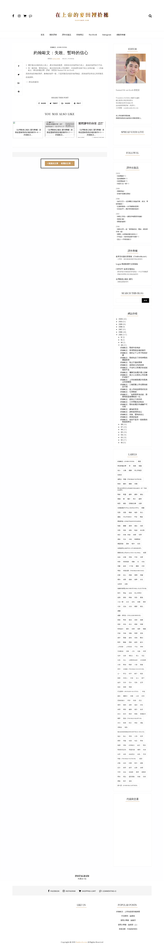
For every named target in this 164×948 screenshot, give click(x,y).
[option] (28, 131)
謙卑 (130, 494)
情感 (134, 700)
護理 (140, 499)
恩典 (134, 466)
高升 (124, 781)
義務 (130, 470)
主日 (127, 602)
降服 (130, 597)
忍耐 (119, 575)
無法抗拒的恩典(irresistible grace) (131, 732)
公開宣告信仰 (133, 660)
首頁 (42, 35)
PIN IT (78, 103)
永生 (141, 579)
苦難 (135, 484)
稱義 (144, 629)
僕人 (137, 656)
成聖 (130, 705)
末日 (119, 723)
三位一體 (120, 602)
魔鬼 (141, 597)
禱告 (124, 503)
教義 (135, 714)
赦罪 (130, 767)
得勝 (131, 696)
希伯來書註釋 (122, 466)
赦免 (130, 638)
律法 (141, 494)
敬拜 (133, 544)
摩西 (124, 709)
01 (122, 442)
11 (121, 340)
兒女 (124, 539)
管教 (130, 633)
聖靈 (124, 494)
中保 (135, 557)
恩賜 (130, 575)
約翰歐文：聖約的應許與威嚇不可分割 (133, 405)
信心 (119, 470)
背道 (141, 633)
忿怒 (124, 512)
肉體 (134, 535)
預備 (138, 776)
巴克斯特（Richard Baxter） (128, 691)
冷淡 (130, 606)
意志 (140, 700)
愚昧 (127, 544)
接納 (130, 579)
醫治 (141, 638)
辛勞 (119, 772)
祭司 (119, 593)
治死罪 (120, 584)
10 (122, 342)
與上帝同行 (138, 593)
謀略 (141, 763)
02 (122, 440)
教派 (130, 714)
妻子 (143, 678)
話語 (124, 763)
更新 (119, 624)
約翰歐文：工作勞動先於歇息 (132, 402)
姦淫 (119, 682)
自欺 (124, 754)
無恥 (126, 727)
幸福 (143, 691)
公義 (124, 470)
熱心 (124, 736)
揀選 (119, 709)
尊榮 (130, 687)
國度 (135, 606)
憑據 (141, 575)
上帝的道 (129, 647)
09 (122, 345)
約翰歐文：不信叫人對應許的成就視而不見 (133, 368)
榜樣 (135, 624)
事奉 (141, 647)
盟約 (127, 629)
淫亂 (141, 723)
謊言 (119, 767)
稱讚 (119, 745)
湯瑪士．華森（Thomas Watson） (130, 479)
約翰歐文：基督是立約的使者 (132, 365)
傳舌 (144, 602)
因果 (119, 678)
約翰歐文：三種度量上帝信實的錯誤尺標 (133, 385)
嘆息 (141, 673)
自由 (119, 557)
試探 (140, 503)
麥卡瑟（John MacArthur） (128, 785)
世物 (130, 557)
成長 (124, 579)
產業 (119, 741)
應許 (128, 499)
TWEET (55, 103)
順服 (140, 466)
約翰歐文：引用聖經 (128, 392)
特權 (141, 624)
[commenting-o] (31, 16)
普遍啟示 (143, 714)
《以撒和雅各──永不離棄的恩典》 (128, 206)
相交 (119, 535)
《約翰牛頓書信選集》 (123, 194)
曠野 (119, 718)
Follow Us (82, 879)
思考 (143, 696)
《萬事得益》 (120, 191)
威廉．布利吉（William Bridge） (130, 615)
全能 (130, 539)
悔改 (141, 517)
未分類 (142, 530)
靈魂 (119, 517)
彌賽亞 (125, 696)
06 (122, 429)
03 (122, 437)
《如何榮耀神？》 (122, 179)
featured (127, 517)
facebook (54, 891)
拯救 (130, 530)
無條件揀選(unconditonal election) (132, 588)
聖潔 (119, 484)
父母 (135, 736)
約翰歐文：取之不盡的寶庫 (131, 362)
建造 (119, 696)
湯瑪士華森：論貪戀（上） (128, 925)
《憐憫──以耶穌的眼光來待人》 (127, 234)
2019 (121, 324)
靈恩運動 (132, 776)
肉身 (144, 750)
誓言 (135, 763)
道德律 (131, 772)
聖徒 (124, 593)
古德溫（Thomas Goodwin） (134, 669)
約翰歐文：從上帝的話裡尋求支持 (133, 389)
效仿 (124, 714)
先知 (124, 606)
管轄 (124, 745)
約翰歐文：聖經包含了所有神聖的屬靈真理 (133, 359)
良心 (141, 512)
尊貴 (124, 620)
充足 (143, 656)
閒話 (124, 776)
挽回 (135, 705)
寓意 (119, 687)
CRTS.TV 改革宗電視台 (125, 269)
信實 (141, 557)
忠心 (124, 575)
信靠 (124, 656)
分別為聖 (143, 660)
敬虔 (135, 530)
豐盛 (124, 638)
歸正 (130, 723)
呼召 (124, 673)
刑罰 (141, 526)
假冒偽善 (126, 562)
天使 (131, 678)
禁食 (141, 741)
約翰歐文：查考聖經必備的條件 (133, 350)
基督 (139, 461)
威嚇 (119, 611)
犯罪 (141, 736)
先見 (119, 660)
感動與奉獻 (120, 35)
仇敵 (138, 651)
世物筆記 (80, 35)
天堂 (143, 566)
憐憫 (135, 575)
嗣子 (135, 673)
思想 (135, 620)
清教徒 (120, 727)
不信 (136, 647)
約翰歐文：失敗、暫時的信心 (132, 414)
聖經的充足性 (122, 750)
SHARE (43, 103)
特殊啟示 (120, 629)
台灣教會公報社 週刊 (124, 279)
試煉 (124, 557)
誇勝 (130, 763)
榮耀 (124, 526)
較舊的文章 (66, 163)
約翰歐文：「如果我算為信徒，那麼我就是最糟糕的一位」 (133, 395)
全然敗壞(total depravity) (128, 508)
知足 (135, 741)
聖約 (144, 745)
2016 (121, 332)
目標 (133, 629)
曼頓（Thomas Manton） (133, 718)
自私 (138, 754)
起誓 (135, 767)
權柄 (130, 484)
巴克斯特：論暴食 (128, 916)
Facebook (93, 35)
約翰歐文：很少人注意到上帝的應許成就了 (133, 376)
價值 (119, 539)
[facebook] (14, 16)
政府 (141, 709)
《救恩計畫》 (120, 219)
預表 (144, 776)
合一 (119, 673)
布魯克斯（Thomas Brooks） (134, 570)
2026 (121, 319)
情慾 (124, 530)
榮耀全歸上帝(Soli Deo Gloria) (129, 553)
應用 (119, 705)
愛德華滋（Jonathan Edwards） (130, 521)
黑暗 (130, 642)
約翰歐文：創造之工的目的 (131, 399)
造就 (135, 638)
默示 (141, 642)
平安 (135, 517)
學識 (119, 570)
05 (122, 432)
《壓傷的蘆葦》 (121, 222)
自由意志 (132, 754)
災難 (126, 584)
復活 (130, 620)
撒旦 (135, 709)
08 (122, 424)
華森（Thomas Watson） (127, 759)
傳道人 (131, 656)
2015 (121, 335)
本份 (124, 624)
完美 (135, 682)
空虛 (119, 633)
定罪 (141, 682)
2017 (121, 329)
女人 (137, 678)
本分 (130, 624)
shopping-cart (89, 891)
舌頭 (144, 754)
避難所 (144, 772)
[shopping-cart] (25, 16)
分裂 (119, 664)
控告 (141, 705)
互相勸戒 (120, 651)
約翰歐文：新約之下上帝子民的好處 (133, 354)
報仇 (141, 606)
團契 (137, 566)
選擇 (137, 772)
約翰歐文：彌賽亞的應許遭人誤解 (133, 372)
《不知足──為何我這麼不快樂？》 (128, 237)
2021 (121, 321)
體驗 (119, 781)
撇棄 (130, 709)
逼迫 (124, 772)
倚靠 (119, 562)
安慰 (119, 530)
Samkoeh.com (81, 942)
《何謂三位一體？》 (123, 184)
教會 (130, 512)
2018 (121, 327)
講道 (124, 597)
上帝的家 (120, 647)
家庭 (119, 620)
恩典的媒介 (121, 700)
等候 (124, 633)
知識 (130, 741)
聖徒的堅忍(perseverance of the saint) (132, 489)
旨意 (138, 544)
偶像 (133, 562)
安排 (124, 682)
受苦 (119, 669)
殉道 (135, 723)
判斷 (119, 566)
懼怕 (119, 579)
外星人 (125, 678)
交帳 (127, 651)
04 (122, 435)
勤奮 (141, 664)
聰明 (138, 750)
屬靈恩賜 (120, 544)
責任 (135, 526)
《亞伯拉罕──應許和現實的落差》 (128, 209)
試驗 (119, 763)
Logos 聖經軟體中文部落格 (127, 264)
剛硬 (130, 664)
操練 (141, 620)
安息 (119, 512)
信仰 (119, 656)
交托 (133, 602)
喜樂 (142, 508)
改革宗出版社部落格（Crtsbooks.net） (132, 256)
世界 (140, 535)
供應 (138, 602)
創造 (124, 566)
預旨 (135, 597)
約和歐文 (132, 745)
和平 (130, 673)
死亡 (134, 499)
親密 (140, 759)
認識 (119, 597)
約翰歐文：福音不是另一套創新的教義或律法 (133, 420)
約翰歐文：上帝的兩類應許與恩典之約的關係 (133, 381)
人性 (133, 651)
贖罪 (124, 767)
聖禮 (135, 633)
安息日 (120, 475)
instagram (71, 891)
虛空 (119, 638)
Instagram (106, 35)
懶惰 (124, 705)
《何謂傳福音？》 (122, 181)
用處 (124, 741)
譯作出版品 (66, 35)
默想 (135, 642)
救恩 (119, 503)
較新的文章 (53, 163)
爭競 (130, 736)
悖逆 (129, 700)
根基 (124, 723)
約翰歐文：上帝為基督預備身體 (128, 912)
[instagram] (20, 16)
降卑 (119, 642)
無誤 (119, 736)
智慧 (119, 526)
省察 (138, 629)
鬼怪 (130, 781)
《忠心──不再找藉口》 (124, 239)
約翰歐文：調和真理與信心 (131, 412)
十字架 (131, 566)
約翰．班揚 (126, 535)
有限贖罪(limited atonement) (129, 548)
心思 (137, 696)
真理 (130, 526)
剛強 (124, 664)
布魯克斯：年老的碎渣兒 (128, 929)
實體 (124, 687)
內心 (124, 660)
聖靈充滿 (132, 750)
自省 (130, 593)
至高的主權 (132, 503)
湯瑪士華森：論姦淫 (128, 920)
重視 (119, 776)
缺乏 (138, 745)
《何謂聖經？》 (121, 176)
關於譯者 (53, 35)
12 (122, 337)
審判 (124, 484)
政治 (119, 714)
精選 (144, 553)
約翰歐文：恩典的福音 (129, 417)
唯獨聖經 (137, 539)
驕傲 (124, 642)
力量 (135, 664)
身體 (141, 767)
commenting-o (109, 891)
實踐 (119, 499)
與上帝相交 (138, 470)
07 (122, 427)
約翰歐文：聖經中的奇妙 (130, 347)
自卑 (119, 754)
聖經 (119, 494)
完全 (130, 682)
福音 (135, 512)
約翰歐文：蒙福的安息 (129, 409)
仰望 (144, 651)
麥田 (135, 494)
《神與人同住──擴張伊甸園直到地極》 (129, 216)
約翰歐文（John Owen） (59, 47)
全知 (143, 562)
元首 (119, 606)
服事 (135, 579)
